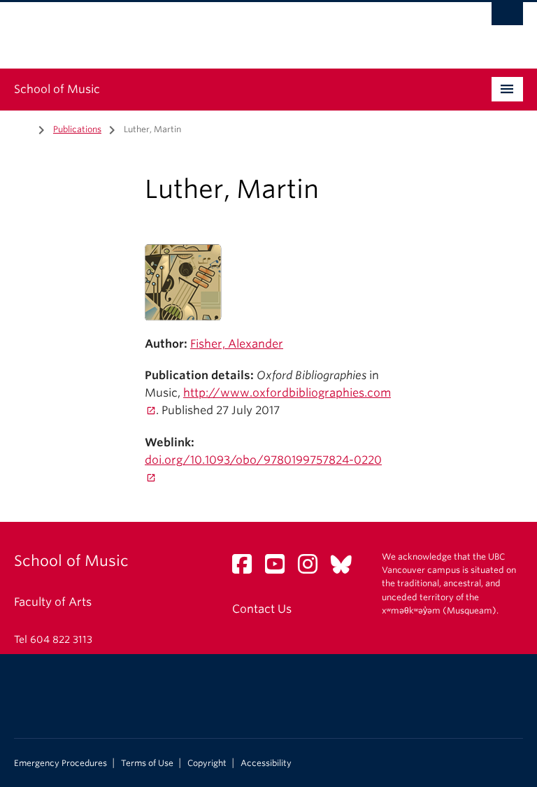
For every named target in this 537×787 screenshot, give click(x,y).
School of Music (57, 89)
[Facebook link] (247, 568)
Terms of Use (147, 763)
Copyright (207, 763)
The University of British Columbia (230, 28)
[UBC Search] (507, 17)
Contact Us (262, 609)
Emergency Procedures (60, 763)
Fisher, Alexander (236, 343)
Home (22, 128)
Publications (77, 129)
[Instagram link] (313, 568)
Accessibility (266, 763)
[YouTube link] (280, 568)
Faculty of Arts (53, 602)
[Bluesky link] (346, 568)
